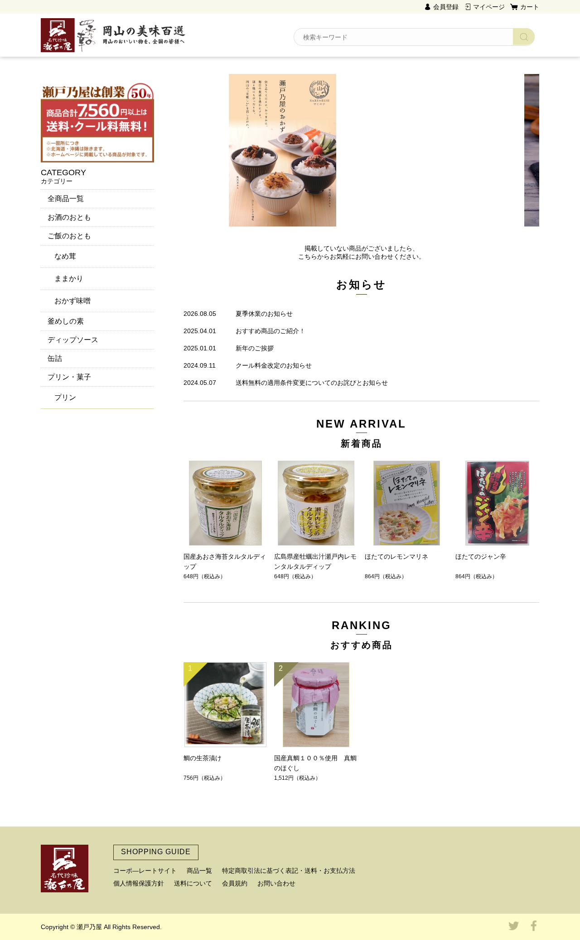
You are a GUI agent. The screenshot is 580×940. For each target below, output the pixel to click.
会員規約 (234, 883)
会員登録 (446, 6)
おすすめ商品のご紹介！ (270, 331)
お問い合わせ (276, 883)
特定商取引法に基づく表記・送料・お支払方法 (288, 870)
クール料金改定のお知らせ (274, 365)
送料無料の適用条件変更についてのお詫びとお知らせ (312, 382)
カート (529, 6)
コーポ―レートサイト (145, 870)
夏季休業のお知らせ (264, 313)
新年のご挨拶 (255, 348)
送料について (193, 883)
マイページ (489, 6)
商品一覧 (199, 870)
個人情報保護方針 (138, 883)
